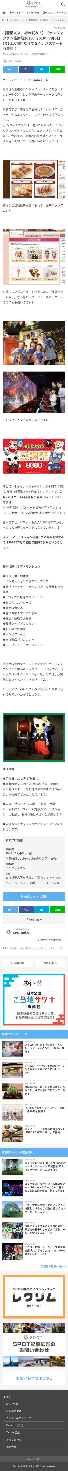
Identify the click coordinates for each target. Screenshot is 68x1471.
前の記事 (19, 963)
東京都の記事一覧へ (52, 1266)
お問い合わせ (13, 1439)
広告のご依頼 (13, 1411)
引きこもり (48, 12)
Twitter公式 (13, 1432)
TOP (4, 20)
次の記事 (49, 963)
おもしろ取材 (16, 12)
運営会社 (11, 1446)
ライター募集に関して (19, 1418)
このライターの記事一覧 (49, 939)
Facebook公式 (14, 1425)
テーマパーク (41, 948)
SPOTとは (62, 12)
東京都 (13, 948)
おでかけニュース (17, 20)
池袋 (60, 948)
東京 (52, 948)
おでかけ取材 (32, 12)
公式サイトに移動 (35, 896)
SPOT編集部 (15, 61)
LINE (58, 69)
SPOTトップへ (34, 1458)
